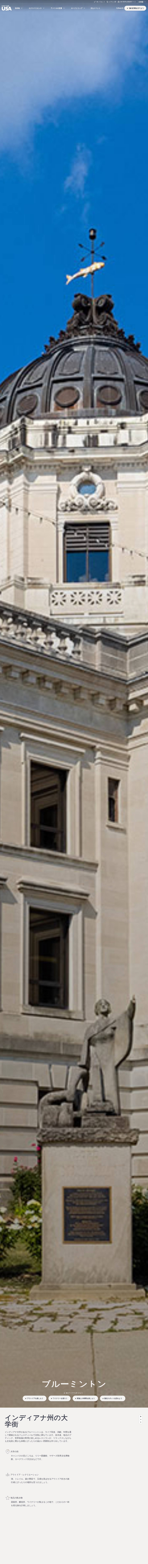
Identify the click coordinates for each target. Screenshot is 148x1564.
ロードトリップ (76, 8)
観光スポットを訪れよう (113, 1398)
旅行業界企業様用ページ (128, 2)
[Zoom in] (140, 1416)
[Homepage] (7, 10)
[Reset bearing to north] (140, 1422)
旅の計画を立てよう (136, 8)
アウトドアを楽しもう (35, 1398)
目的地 (17, 8)
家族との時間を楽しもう (86, 1398)
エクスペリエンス (35, 8)
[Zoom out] (140, 1419)
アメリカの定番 (56, 8)
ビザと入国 (112, 2)
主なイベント (96, 8)
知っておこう (101, 2)
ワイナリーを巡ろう (60, 1398)
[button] (141, 2)
